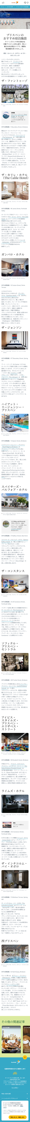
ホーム (2, 7)
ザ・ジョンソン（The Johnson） (12, 376)
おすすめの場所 (10, 7)
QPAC (3, 477)
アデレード (4, 375)
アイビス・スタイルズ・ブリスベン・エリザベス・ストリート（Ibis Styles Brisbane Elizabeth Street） (14, 766)
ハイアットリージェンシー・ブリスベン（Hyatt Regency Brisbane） (13, 446)
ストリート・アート (7, 620)
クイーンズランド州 (12, 984)
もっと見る (15, 1087)
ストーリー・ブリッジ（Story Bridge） (19, 115)
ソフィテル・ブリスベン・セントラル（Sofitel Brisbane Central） (14, 686)
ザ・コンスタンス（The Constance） (12, 610)
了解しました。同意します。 (17, 1117)
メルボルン (14, 373)
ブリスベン (16, 61)
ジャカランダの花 (15, 528)
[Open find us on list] (27, 1098)
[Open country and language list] (27, 1094)
